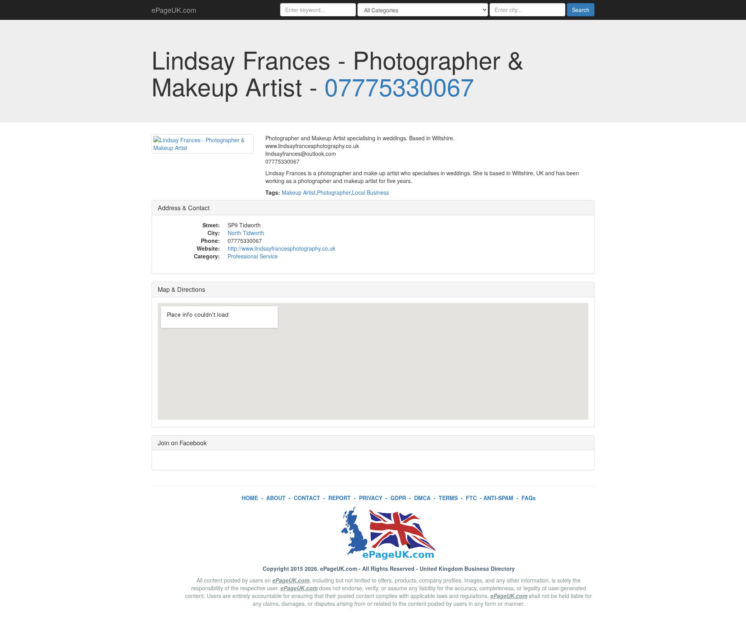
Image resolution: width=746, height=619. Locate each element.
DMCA (422, 498)
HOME (250, 498)
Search (580, 10)
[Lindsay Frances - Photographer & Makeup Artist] (203, 143)
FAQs (528, 498)
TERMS (448, 498)
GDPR (398, 498)
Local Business (370, 192)
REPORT (339, 498)
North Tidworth (246, 233)
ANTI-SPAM (498, 498)
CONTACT (307, 498)
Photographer (333, 192)
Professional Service (253, 256)
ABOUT (276, 498)
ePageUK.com (174, 10)
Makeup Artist (298, 192)
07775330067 (399, 85)
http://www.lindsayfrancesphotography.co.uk (281, 248)
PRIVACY (370, 498)
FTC (471, 498)
